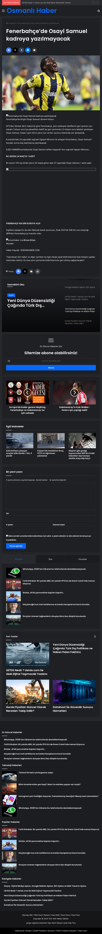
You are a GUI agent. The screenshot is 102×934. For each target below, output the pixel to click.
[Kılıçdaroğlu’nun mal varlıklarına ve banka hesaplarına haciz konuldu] (13, 608)
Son (50, 559)
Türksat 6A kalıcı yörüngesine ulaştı (36, 772)
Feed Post (75, 915)
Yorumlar (82, 559)
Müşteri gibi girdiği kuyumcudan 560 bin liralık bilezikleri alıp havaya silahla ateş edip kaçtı (82, 454)
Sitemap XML (27, 915)
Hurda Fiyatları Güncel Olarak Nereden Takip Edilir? (29, 305)
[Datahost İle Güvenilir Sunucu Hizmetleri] (74, 692)
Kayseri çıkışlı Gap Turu (66, 923)
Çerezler (51, 931)
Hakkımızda (19, 931)
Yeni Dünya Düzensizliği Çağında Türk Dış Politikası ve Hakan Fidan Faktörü (53, 3)
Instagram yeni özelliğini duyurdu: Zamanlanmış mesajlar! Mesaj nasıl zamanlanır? (59, 796)
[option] (51, 305)
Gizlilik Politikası (39, 931)
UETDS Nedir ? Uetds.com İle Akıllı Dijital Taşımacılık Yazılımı (26, 672)
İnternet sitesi (59, 525)
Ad (8, 513)
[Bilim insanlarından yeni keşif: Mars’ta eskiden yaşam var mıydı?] (9, 788)
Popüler (19, 559)
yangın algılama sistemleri (36, 923)
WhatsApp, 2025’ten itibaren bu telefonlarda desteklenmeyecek (54, 569)
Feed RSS (55, 915)
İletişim (29, 931)
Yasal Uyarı (82, 931)
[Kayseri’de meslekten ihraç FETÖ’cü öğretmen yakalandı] (51, 440)
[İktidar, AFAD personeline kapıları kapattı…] (13, 596)
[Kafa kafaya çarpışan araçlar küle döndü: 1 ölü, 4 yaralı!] (19, 440)
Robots (47, 915)
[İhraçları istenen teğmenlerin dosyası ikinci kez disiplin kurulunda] (13, 620)
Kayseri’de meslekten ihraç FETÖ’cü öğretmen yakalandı (50, 453)
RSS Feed (38, 915)
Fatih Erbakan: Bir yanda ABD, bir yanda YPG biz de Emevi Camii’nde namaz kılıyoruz (59, 829)
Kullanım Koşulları (69, 931)
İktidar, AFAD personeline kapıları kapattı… (43, 592)
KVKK (58, 931)
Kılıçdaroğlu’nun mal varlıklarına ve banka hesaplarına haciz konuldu (56, 604)
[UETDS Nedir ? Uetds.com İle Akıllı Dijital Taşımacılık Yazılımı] (27, 655)
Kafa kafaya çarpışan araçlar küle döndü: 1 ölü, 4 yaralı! (19, 453)
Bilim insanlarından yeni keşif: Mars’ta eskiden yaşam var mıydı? (50, 784)
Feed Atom (65, 915)
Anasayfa (12, 23)
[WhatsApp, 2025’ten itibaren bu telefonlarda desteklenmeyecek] (13, 573)
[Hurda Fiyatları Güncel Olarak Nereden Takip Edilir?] (27, 692)
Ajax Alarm (52, 923)
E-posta (10, 525)
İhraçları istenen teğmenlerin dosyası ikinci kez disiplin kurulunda (54, 616)
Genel (11, 296)
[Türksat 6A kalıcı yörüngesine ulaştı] (9, 776)
